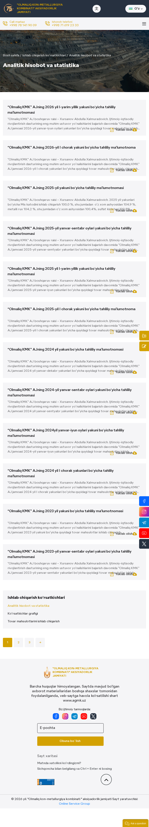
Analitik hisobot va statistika (90, 55)
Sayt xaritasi (47, 756)
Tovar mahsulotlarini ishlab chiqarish (34, 621)
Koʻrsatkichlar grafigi (23, 613)
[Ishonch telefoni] (144, 335)
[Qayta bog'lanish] (144, 346)
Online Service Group (74, 803)
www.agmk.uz (74, 700)
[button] (135, 823)
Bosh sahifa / (12, 55)
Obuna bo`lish (70, 741)
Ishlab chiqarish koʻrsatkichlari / (45, 55)
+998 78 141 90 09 (23, 25)
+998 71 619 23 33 (65, 25)
